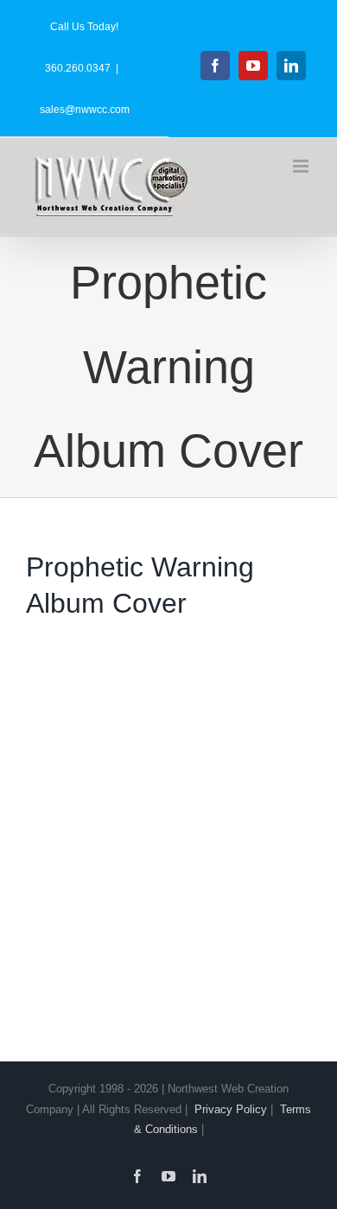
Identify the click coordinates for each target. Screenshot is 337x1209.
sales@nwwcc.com (85, 110)
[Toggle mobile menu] (302, 166)
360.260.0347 (78, 68)
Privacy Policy (230, 1109)
